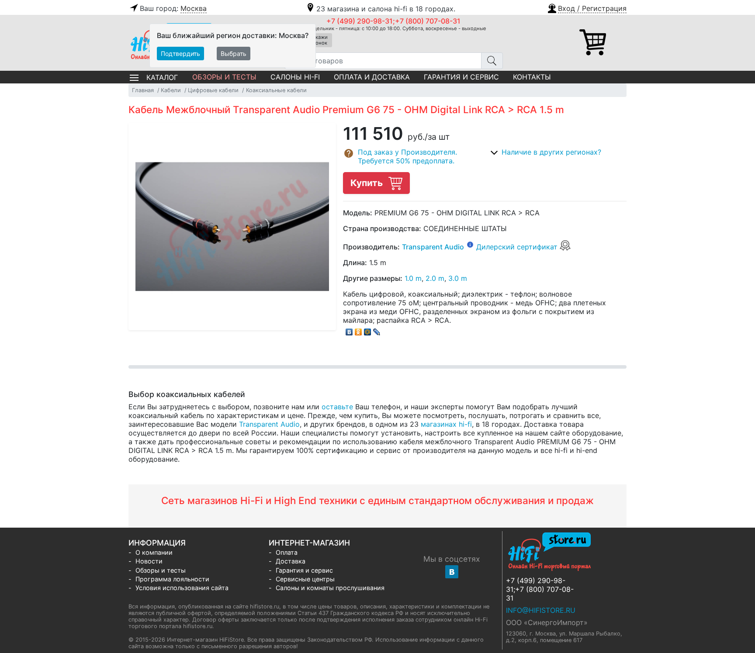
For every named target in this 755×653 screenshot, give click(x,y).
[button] (587, 7)
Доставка (290, 561)
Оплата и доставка (372, 77)
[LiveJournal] (376, 329)
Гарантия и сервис (461, 77)
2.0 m (435, 278)
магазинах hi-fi (446, 424)
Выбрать (233, 53)
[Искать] (492, 60)
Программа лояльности (172, 579)
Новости (149, 561)
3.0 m (457, 278)
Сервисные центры (305, 579)
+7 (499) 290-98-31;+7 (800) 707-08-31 (393, 21)
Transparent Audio (433, 246)
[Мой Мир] (367, 329)
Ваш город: (173, 8)
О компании (154, 552)
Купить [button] (367, 182)
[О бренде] (470, 244)
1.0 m (413, 278)
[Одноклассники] (358, 329)
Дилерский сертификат (518, 246)
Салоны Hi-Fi (295, 77)
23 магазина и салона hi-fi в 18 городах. (385, 8)
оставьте (337, 406)
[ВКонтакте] (349, 329)
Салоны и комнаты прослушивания (330, 587)
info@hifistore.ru (540, 610)
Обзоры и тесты (224, 77)
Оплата (287, 552)
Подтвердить (180, 53)
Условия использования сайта (182, 587)
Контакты (532, 77)
